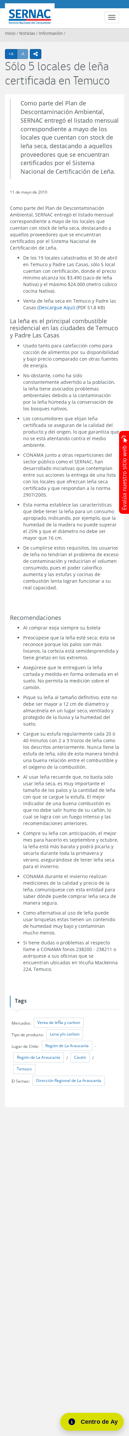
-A (24, 54)
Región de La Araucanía (67, 1045)
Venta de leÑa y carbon (58, 1022)
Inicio (10, 33)
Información (51, 33)
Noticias (27, 33)
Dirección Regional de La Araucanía (68, 1080)
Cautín (80, 1057)
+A (13, 54)
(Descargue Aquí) (56, 307)
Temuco (24, 1069)
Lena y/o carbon (64, 1034)
